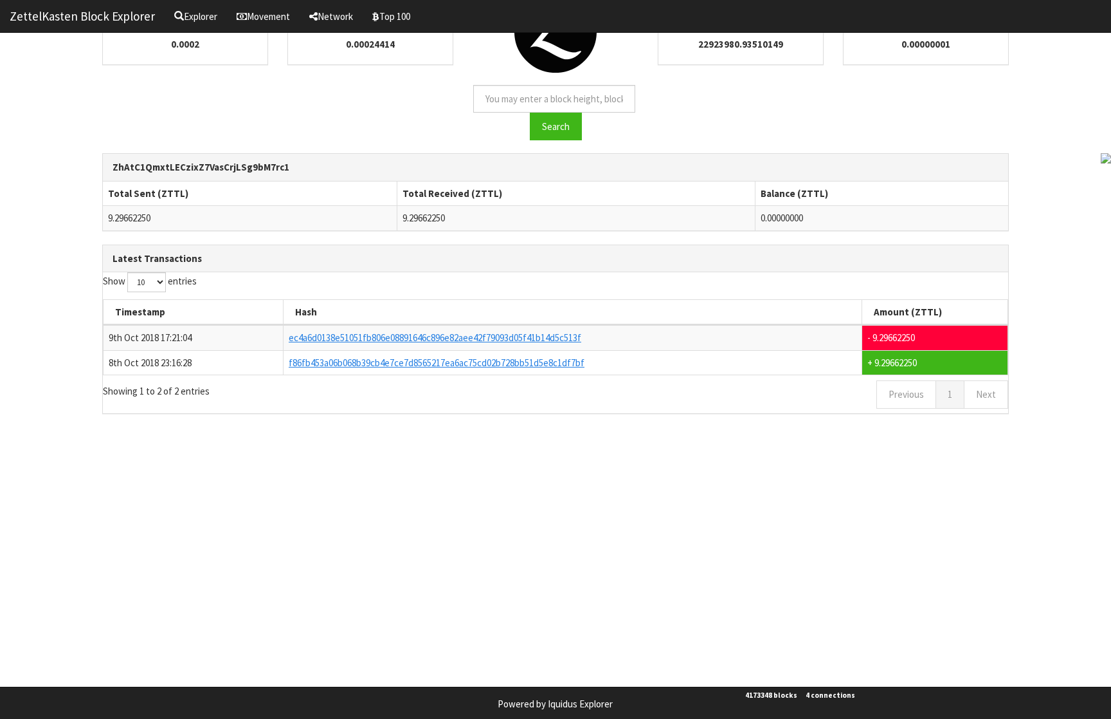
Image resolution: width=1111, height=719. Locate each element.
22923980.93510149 (740, 44)
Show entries (150, 281)
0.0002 (185, 44)
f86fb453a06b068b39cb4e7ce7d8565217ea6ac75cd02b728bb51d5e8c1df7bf (436, 363)
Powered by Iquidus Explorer (555, 704)
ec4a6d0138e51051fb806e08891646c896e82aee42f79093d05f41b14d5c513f (435, 337)
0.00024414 (370, 44)
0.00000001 (925, 44)
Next (986, 394)
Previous (906, 394)
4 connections (830, 695)
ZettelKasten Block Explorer (82, 16)
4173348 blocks (771, 695)
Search (556, 126)
